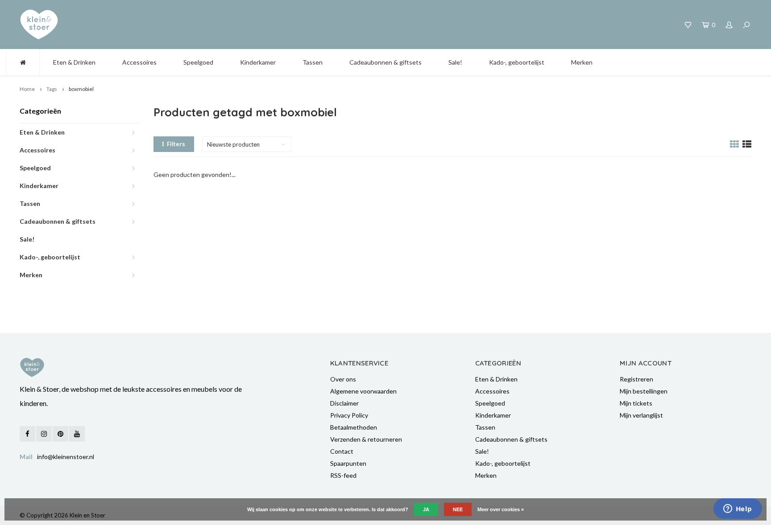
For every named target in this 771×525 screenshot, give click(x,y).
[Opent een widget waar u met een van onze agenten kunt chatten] (737, 509)
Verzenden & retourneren (366, 439)
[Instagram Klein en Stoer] (44, 434)
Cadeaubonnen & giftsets (385, 62)
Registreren (636, 379)
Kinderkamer (258, 62)
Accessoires (139, 62)
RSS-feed (343, 475)
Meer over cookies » (500, 509)
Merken (582, 62)
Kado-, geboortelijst (516, 62)
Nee (458, 509)
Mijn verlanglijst (641, 415)
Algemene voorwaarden (363, 391)
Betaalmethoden (353, 427)
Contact (341, 451)
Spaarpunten (348, 463)
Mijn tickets (636, 403)
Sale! (455, 62)
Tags (51, 89)
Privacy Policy (349, 415)
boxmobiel (81, 89)
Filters (176, 144)
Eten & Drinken (74, 62)
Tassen (313, 62)
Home (27, 89)
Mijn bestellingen (643, 391)
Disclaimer (344, 403)
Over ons (343, 379)
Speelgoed (198, 62)
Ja (426, 509)
